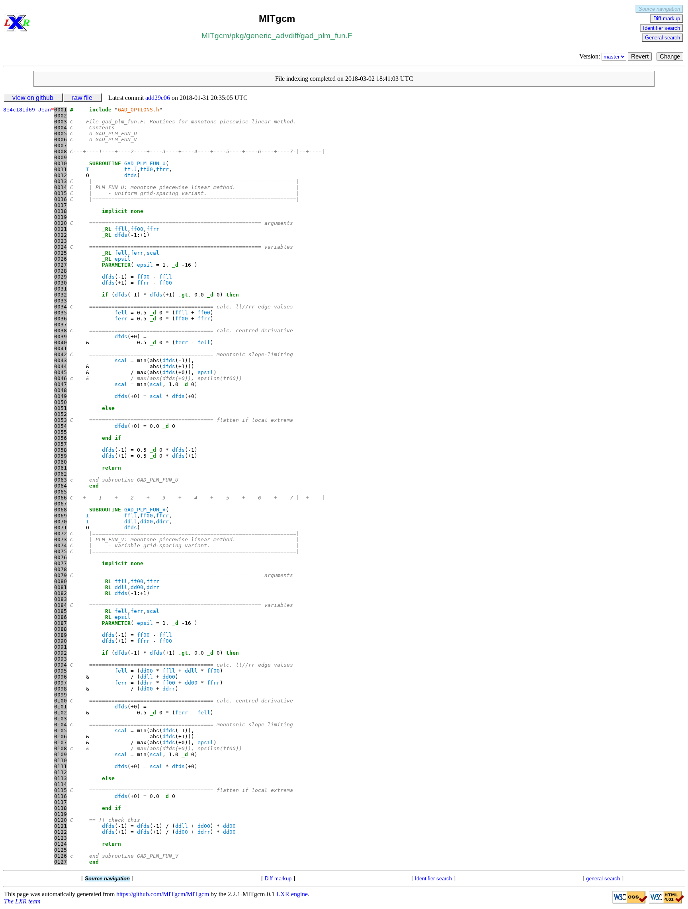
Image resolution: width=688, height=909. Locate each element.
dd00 (146, 522)
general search (603, 879)
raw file (82, 97)
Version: (590, 56)
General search (662, 38)
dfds (130, 175)
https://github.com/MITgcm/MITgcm (162, 894)
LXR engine (292, 894)
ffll (130, 169)
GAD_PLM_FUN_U (145, 163)
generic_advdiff (272, 35)
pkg (237, 35)
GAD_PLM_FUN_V (145, 510)
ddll (130, 522)
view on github (32, 97)
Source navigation (659, 9)
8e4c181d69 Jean (28, 110)
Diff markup (666, 18)
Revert (640, 56)
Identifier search (661, 28)
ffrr (162, 169)
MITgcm (215, 35)
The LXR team (22, 901)
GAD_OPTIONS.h (138, 110)
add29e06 (157, 97)
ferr (137, 253)
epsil (123, 259)
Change (670, 56)
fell (121, 253)
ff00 (146, 169)
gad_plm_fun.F (326, 35)
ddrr (162, 522)
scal (153, 253)
